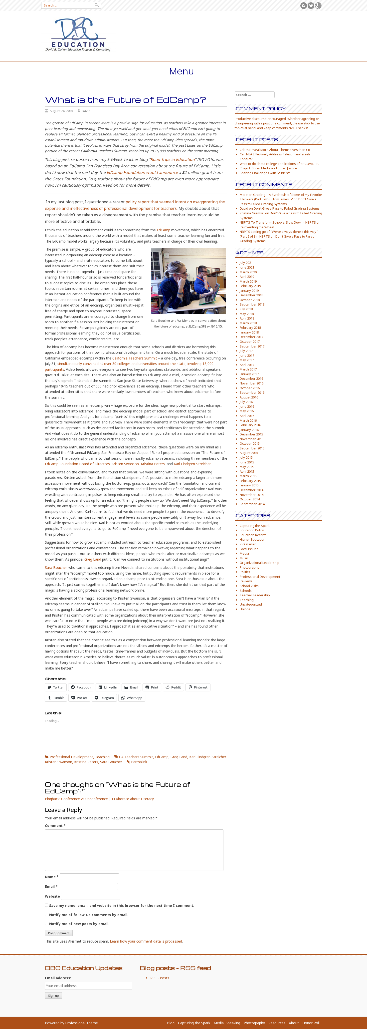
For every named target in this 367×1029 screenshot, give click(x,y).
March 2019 (248, 281)
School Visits (249, 586)
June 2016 (247, 406)
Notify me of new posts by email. (79, 923)
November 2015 (251, 439)
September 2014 (252, 504)
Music (244, 558)
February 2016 (250, 425)
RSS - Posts (159, 978)
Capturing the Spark (255, 525)
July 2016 (246, 401)
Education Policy (252, 530)
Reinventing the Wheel (257, 227)
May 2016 (247, 411)
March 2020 (248, 272)
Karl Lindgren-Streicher (192, 463)
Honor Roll (311, 1023)
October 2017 (250, 341)
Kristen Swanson (125, 463)
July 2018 (246, 309)
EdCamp (163, 230)
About (294, 1023)
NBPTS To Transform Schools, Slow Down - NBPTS (278, 222)
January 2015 (249, 485)
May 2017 (247, 360)
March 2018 (248, 323)
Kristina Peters (153, 463)
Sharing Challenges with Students (265, 173)
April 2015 (247, 471)
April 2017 (247, 364)
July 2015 (246, 457)
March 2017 (248, 369)
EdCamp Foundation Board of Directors (77, 463)
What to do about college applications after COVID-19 (279, 163)
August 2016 (249, 397)
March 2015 (248, 476)
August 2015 (249, 452)
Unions (245, 609)
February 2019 (250, 286)
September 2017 (252, 346)
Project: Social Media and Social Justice (268, 168)
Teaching (102, 756)
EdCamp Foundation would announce (142, 172)
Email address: (58, 978)
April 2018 (247, 318)
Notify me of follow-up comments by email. (88, 914)
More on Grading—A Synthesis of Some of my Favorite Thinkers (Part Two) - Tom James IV (281, 197)
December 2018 (251, 295)
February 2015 (250, 480)
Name (52, 876)
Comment (55, 825)
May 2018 (247, 314)
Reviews (246, 581)
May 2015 (247, 466)
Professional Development (71, 756)
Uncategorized (251, 604)
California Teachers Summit (134, 358)
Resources (276, 1023)
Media (244, 553)
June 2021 (247, 267)
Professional (75, 1023)
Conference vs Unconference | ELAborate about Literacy (107, 798)
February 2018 (250, 327)
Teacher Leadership (255, 595)
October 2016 (250, 388)
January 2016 (249, 429)
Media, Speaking (227, 1023)
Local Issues (249, 549)
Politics (245, 572)
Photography (249, 567)
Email (51, 886)
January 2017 (249, 374)
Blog (171, 1023)
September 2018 (252, 304)
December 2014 (251, 490)
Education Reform (253, 535)
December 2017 (251, 337)
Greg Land (92, 559)
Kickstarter (248, 544)
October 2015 (250, 443)
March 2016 (248, 420)
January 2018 (249, 332)
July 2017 (246, 350)
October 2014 (250, 499)
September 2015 (252, 448)
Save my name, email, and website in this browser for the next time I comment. (121, 905)
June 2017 (247, 355)
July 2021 (246, 262)
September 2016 (252, 392)
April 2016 (247, 415)
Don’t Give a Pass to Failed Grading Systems (278, 201)
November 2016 (251, 383)
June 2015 (247, 462)
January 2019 (249, 290)
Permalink (139, 761)
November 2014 (251, 494)
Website (52, 896)
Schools (246, 590)
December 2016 (251, 378)
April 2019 (247, 276)
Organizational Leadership (259, 562)
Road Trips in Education (172, 159)
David (86, 110)
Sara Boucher (55, 567)
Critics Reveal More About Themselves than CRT (276, 149)
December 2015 (251, 434)
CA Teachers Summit (136, 756)
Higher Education (252, 539)
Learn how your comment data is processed (146, 941)
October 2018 (250, 300)
